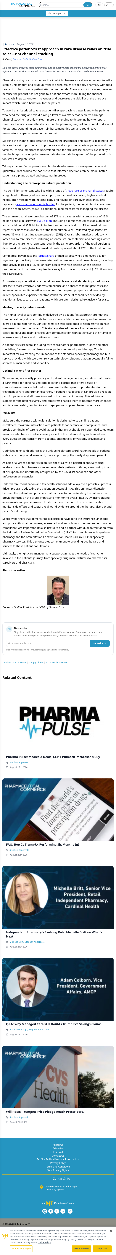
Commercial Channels (57, 662)
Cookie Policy (44, 1242)
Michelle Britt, (17, 941)
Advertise (58, 1148)
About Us (58, 1144)
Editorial (58, 1152)
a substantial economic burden (35, 204)
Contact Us (58, 1155)
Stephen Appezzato (19, 762)
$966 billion (44, 221)
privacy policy (63, 650)
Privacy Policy (58, 1163)
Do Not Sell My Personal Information (58, 1159)
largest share (46, 255)
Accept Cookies (81, 1248)
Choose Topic (54, 13)
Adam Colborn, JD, (19, 1029)
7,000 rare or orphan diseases (85, 190)
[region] (58, 1240)
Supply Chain (36, 662)
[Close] (111, 1231)
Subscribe (98, 643)
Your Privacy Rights (58, 1170)
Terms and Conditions (58, 1166)
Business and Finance (15, 662)
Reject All (102, 1248)
